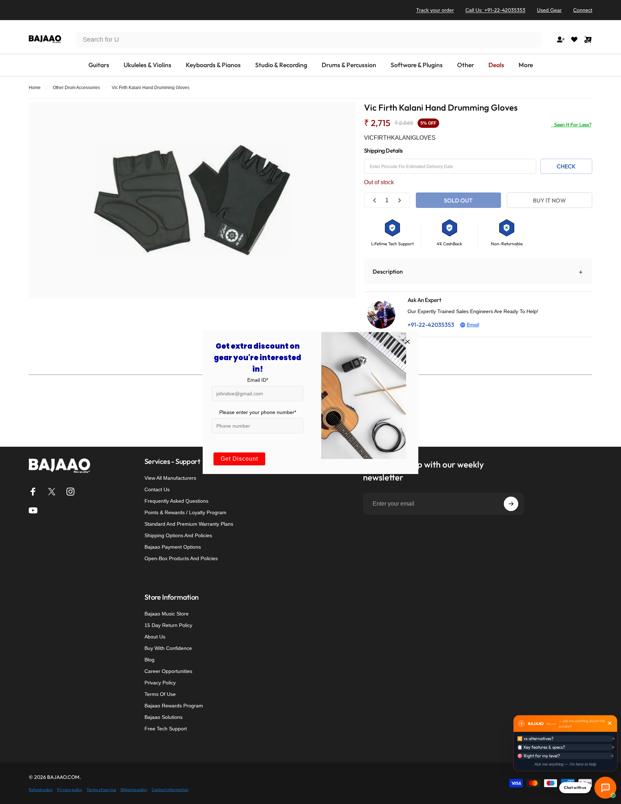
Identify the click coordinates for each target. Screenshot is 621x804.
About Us (154, 637)
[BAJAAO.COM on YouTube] (33, 510)
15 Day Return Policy (168, 625)
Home (35, 87)
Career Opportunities (168, 671)
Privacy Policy (160, 683)
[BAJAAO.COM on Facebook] (33, 491)
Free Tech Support (165, 728)
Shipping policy (133, 789)
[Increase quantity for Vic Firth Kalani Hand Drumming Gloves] (399, 200)
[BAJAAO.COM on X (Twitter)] (51, 491)
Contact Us (157, 489)
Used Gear (549, 10)
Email (473, 324)
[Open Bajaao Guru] (605, 788)
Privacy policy (69, 789)
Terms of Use (160, 694)
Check (566, 166)
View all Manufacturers (170, 478)
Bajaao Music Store (166, 614)
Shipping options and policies (178, 535)
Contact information (170, 789)
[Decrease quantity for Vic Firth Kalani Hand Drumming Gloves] (374, 200)
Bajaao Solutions (163, 717)
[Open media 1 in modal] (192, 200)
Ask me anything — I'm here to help (565, 764)
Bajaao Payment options (172, 547)
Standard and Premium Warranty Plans (188, 524)
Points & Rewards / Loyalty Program (185, 512)
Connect (582, 10)
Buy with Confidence (168, 648)
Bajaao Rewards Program (173, 705)
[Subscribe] (511, 504)
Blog (149, 660)
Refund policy (41, 789)
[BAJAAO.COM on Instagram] (70, 491)
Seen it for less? (571, 124)
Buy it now (549, 200)
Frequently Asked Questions (176, 501)
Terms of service (101, 789)
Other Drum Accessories (76, 87)
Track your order (435, 10)
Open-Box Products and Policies (181, 558)
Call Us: (495, 10)
